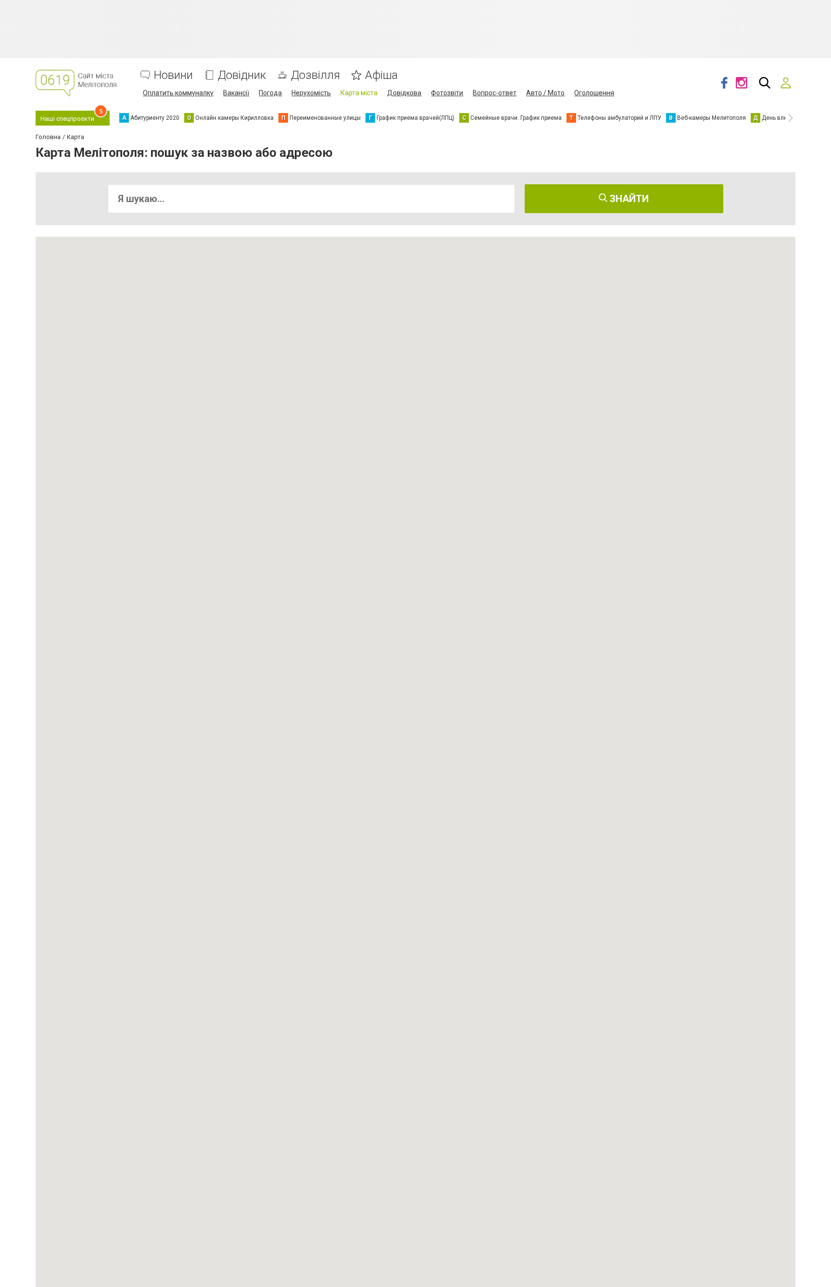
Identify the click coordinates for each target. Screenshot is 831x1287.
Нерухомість (311, 93)
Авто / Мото (545, 93)
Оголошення (594, 93)
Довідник (242, 75)
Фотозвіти (447, 93)
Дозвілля (315, 75)
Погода (270, 93)
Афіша (381, 75)
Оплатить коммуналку (178, 93)
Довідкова (404, 93)
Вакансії (236, 93)
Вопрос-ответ (494, 93)
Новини (173, 75)
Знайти (628, 198)
